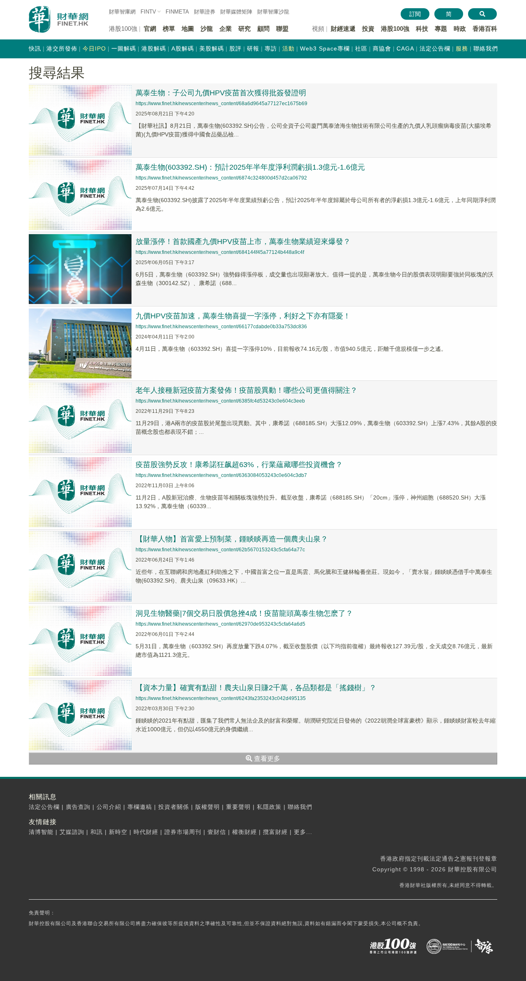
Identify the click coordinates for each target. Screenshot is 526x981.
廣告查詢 (78, 807)
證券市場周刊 (182, 832)
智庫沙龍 (273, 12)
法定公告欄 (435, 48)
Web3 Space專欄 (325, 48)
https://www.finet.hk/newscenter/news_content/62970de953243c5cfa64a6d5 (220, 624)
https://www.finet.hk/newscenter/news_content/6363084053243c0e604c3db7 (221, 475)
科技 (422, 28)
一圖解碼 (123, 48)
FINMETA (177, 12)
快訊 (35, 48)
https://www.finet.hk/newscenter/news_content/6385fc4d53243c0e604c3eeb (220, 401)
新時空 (118, 832)
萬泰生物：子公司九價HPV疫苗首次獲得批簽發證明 (221, 93)
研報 (253, 48)
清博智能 (41, 832)
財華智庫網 (122, 12)
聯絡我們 (485, 48)
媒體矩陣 (236, 12)
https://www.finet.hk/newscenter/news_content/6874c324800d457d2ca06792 (221, 178)
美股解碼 (211, 48)
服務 (462, 48)
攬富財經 (275, 832)
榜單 (169, 28)
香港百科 (485, 28)
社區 (361, 48)
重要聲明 (238, 807)
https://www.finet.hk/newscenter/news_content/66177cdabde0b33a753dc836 (221, 326)
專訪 (271, 48)
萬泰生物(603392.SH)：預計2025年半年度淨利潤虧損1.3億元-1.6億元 (250, 167)
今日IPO (94, 48)
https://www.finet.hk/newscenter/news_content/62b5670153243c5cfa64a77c (220, 550)
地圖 (188, 28)
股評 (235, 48)
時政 (460, 28)
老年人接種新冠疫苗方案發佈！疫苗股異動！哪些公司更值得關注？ (247, 390)
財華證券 (204, 12)
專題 (441, 28)
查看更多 (266, 758)
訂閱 (415, 14)
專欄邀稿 (139, 807)
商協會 (382, 48)
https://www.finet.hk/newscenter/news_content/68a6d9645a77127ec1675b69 (221, 103)
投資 (368, 28)
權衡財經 (244, 832)
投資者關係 (173, 807)
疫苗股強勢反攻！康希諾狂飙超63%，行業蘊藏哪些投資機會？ (239, 465)
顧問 (263, 28)
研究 (244, 28)
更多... (303, 832)
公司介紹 (109, 807)
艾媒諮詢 (72, 832)
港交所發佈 (61, 48)
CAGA (405, 48)
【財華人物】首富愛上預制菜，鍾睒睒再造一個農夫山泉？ (232, 539)
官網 (150, 28)
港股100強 (395, 28)
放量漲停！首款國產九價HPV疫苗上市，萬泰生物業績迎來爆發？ (243, 241)
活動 (288, 48)
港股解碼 (153, 48)
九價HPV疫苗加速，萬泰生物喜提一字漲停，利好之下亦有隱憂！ (243, 316)
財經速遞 (343, 28)
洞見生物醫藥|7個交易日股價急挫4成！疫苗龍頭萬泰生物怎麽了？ (244, 613)
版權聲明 (207, 807)
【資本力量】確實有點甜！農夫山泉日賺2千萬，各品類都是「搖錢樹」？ (256, 688)
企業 (225, 28)
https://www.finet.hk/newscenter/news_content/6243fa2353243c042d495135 (221, 698)
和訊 (96, 832)
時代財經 (146, 832)
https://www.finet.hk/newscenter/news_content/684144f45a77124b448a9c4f (220, 252)
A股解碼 (182, 48)
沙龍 (207, 28)
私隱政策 (269, 807)
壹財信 (217, 832)
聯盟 (282, 28)
